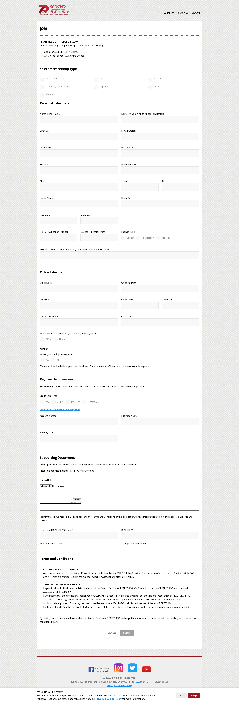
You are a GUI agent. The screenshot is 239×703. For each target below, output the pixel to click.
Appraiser (104, 86)
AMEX (60, 401)
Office (48, 339)
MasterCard (94, 401)
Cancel (112, 632)
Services (183, 12)
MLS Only (158, 79)
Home (62, 339)
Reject (181, 696)
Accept (194, 696)
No (58, 360)
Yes (47, 360)
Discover (75, 401)
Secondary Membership (57, 86)
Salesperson (147, 237)
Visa (48, 401)
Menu (170, 12)
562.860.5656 (141, 681)
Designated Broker (55, 79)
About (196, 12)
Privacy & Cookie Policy (119, 685)
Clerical (157, 86)
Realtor (103, 79)
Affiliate (49, 94)
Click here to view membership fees (60, 409)
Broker (130, 237)
